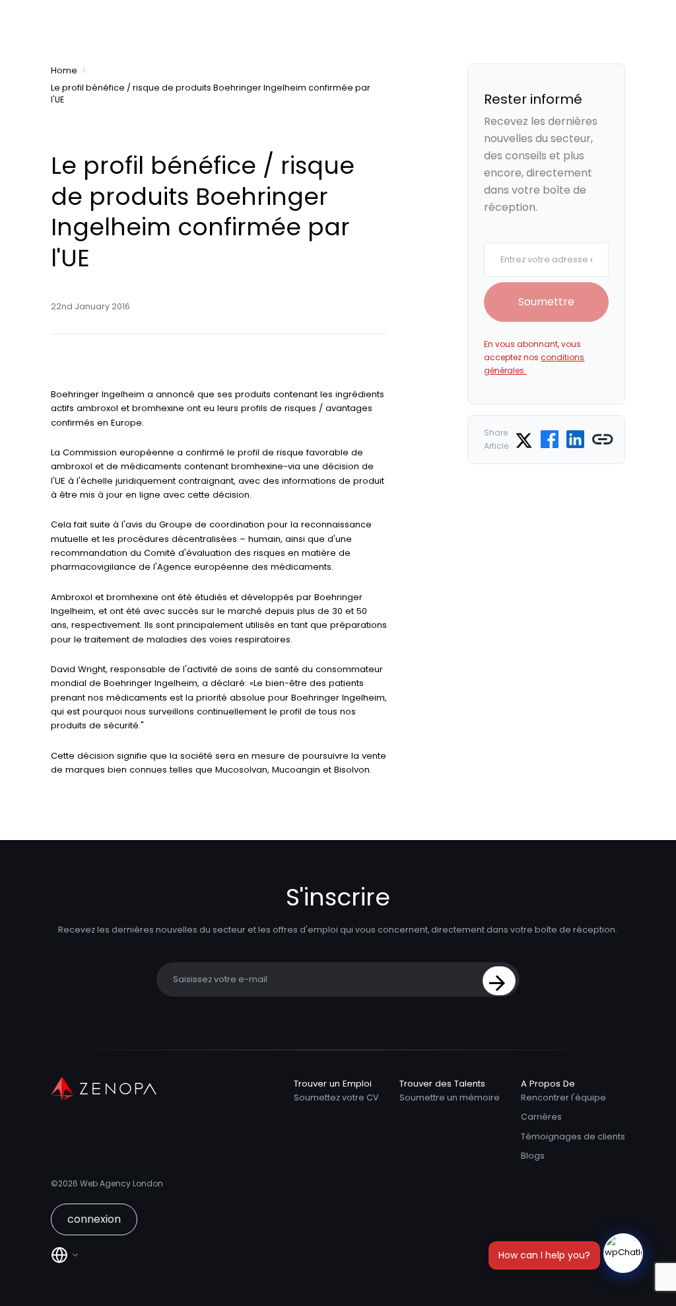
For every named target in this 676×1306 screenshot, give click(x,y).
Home (64, 70)
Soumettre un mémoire (449, 1097)
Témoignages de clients (573, 1136)
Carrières (541, 1116)
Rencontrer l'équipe (563, 1097)
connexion (94, 1219)
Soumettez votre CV (336, 1097)
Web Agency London (121, 1183)
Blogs (533, 1155)
